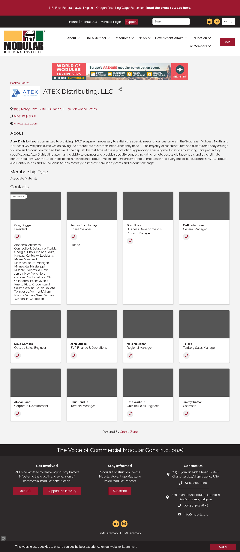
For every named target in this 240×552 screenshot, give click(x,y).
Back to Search (19, 82)
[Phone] (17, 237)
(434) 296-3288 (196, 483)
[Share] (120, 89)
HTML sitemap (130, 533)
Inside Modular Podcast (120, 481)
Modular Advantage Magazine (120, 476)
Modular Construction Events (120, 472)
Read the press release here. (168, 8)
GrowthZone (129, 432)
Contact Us (89, 22)
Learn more (129, 546)
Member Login (111, 22)
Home (73, 22)
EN (225, 21)
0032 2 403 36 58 (196, 505)
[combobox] (228, 21)
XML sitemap (108, 533)
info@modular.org (196, 514)
